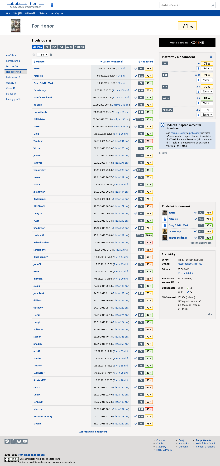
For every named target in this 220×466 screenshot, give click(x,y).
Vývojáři (17, 13)
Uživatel (40, 61)
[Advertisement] (187, 176)
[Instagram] (19, 441)
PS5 (61, 46)
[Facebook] (13, 441)
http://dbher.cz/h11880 (190, 263)
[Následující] (51, 55)
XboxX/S (79, 46)
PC (47, 46)
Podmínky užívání (205, 443)
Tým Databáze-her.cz (31, 454)
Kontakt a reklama (205, 446)
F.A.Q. (181, 440)
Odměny (183, 446)
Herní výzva (57, 13)
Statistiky (11, 93)
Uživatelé (30, 13)
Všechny (37, 46)
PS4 (54, 46)
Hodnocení (147, 61)
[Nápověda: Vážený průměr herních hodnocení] (211, 57)
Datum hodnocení (113, 61)
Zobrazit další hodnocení (93, 431)
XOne (69, 46)
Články (159, 443)
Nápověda (184, 443)
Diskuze (43, 13)
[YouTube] (25, 441)
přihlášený (195, 132)
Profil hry (11, 55)
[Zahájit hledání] (212, 5)
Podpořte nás (203, 440)
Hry (8, 13)
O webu (160, 440)
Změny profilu (13, 99)
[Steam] (7, 441)
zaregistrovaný (179, 132)
